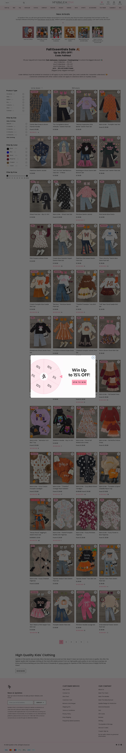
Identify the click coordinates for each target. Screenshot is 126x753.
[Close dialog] (93, 357)
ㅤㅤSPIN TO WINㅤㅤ (79, 382)
